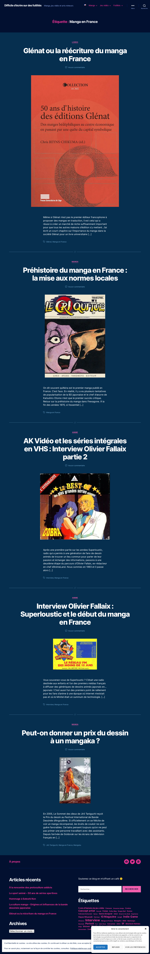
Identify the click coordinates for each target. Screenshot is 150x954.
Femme (129, 911)
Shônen (86, 926)
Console (98, 911)
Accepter (100, 947)
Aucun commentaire (76, 67)
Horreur (97, 917)
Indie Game (130, 916)
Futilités (116, 5)
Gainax (95, 914)
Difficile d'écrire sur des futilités (22, 5)
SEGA (118, 924)
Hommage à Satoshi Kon (22, 898)
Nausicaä (81, 924)
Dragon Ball (122, 911)
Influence (81, 921)
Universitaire (82, 929)
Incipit (119, 917)
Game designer (106, 914)
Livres (75, 42)
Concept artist (86, 910)
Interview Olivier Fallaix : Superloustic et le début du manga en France (75, 614)
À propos (14, 861)
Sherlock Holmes (133, 924)
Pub (96, 924)
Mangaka (77, 845)
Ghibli (116, 914)
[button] (146, 929)
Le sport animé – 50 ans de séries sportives (33, 893)
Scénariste (111, 924)
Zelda (89, 929)
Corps (105, 911)
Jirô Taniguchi (52, 845)
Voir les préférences (135, 947)
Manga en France (59, 242)
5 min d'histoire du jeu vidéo (91, 908)
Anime (75, 432)
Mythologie (131, 921)
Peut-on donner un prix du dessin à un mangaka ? (75, 737)
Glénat (49, 242)
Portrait (89, 923)
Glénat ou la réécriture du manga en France (75, 54)
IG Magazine (108, 916)
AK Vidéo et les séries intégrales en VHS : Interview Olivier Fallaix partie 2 (75, 449)
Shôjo (80, 926)
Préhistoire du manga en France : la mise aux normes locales (75, 274)
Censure (108, 908)
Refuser (116, 947)
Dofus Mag (113, 911)
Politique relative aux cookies (82, 948)
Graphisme (134, 914)
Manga (92, 5)
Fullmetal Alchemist (85, 914)
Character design (118, 908)
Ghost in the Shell (124, 914)
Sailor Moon (102, 924)
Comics (128, 908)
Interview (50, 578)
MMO (124, 921)
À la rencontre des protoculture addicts (30, 887)
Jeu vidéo (104, 5)
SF (123, 923)
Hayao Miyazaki (85, 917)
